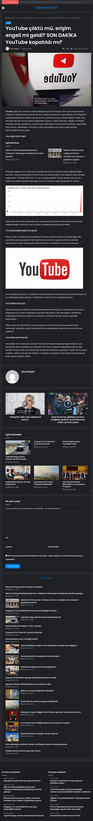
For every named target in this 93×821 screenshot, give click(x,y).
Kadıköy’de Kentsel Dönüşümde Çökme (23, 751)
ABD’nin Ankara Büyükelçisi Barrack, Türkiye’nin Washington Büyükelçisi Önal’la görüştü (24, 153)
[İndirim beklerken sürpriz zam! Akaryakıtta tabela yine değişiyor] (12, 648)
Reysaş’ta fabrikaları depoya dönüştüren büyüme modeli (31, 677)
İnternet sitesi (53, 547)
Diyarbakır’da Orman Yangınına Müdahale (43, 483)
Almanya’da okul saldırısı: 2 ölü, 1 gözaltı (23, 626)
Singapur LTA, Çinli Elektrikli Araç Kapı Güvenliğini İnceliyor (31, 610)
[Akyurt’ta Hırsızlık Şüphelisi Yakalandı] (12, 694)
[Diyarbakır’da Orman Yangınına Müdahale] (46, 473)
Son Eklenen (46, 578)
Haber (18, 18)
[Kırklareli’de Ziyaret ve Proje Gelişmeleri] (18, 473)
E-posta (9, 547)
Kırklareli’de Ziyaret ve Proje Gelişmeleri (18, 483)
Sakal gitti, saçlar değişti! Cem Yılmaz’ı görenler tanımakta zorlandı (51, 712)
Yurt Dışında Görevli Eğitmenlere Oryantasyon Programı (74, 484)
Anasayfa (10, 18)
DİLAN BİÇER (14, 49)
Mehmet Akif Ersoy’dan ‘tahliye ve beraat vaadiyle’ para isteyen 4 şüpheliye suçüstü (51, 2)
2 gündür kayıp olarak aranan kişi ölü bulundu (16, 458)
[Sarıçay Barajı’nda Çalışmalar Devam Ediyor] (12, 659)
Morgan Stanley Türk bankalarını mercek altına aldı (28, 684)
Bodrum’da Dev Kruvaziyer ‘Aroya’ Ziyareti (39, 733)
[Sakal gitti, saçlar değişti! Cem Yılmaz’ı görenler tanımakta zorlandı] (12, 715)
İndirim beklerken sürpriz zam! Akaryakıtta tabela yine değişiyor (49, 645)
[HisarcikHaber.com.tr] (46, 7)
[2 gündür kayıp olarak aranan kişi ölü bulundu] (18, 447)
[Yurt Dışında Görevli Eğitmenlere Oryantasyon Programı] (75, 473)
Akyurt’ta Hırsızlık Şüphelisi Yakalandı (37, 690)
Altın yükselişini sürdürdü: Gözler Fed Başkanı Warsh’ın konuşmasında (36, 744)
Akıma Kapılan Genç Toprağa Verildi (71, 442)
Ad (7, 538)
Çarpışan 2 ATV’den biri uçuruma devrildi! (44, 442)
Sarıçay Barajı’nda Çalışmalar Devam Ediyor (40, 656)
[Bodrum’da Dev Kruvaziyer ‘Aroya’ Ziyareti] (12, 736)
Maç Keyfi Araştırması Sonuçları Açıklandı (24, 587)
